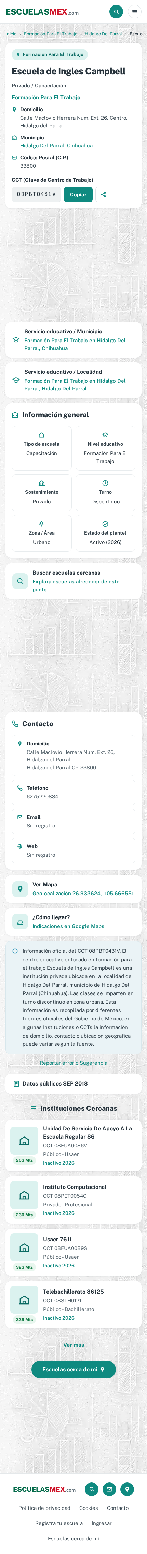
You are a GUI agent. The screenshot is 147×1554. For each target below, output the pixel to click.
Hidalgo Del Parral (103, 33)
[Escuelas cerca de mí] (127, 1489)
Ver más (73, 1344)
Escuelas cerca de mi (69, 1369)
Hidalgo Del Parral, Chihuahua (56, 146)
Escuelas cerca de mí (73, 1538)
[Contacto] (109, 1489)
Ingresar (102, 1523)
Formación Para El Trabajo (50, 33)
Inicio (10, 33)
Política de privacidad (44, 1508)
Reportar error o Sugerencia (73, 1063)
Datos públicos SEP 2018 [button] (55, 1083)
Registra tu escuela (59, 1523)
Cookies (88, 1508)
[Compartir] (103, 194)
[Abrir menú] (135, 11)
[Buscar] (116, 11)
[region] (73, 265)
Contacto (118, 1508)
